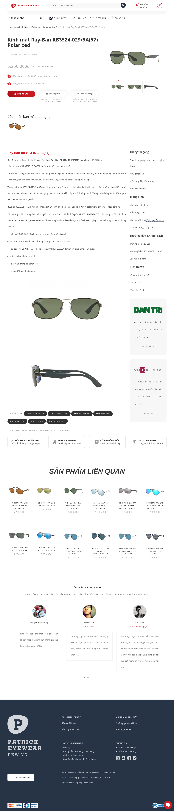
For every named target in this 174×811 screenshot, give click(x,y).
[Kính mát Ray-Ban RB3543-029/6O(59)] (46, 491)
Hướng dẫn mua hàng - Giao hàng (78, 751)
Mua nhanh (22, 93)
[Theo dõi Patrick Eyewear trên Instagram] (124, 758)
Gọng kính (102, 18)
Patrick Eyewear (68, 772)
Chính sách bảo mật (127, 747)
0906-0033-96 (22, 777)
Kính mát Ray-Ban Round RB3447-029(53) (73, 505)
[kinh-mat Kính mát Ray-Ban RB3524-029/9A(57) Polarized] (17, 126)
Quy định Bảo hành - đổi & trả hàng (79, 759)
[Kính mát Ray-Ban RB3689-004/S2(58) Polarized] (127, 536)
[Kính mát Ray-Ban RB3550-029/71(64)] (19, 535)
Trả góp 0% (54, 93)
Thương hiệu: (26, 54)
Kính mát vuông (57, 421)
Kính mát (82, 18)
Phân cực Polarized (155, 220)
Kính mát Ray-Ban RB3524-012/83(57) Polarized (19, 505)
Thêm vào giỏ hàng (44, 66)
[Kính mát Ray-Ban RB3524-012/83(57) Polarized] (19, 491)
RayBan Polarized (35, 413)
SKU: (8, 54)
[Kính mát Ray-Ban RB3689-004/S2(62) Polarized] (73, 536)
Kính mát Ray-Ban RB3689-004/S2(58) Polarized (127, 551)
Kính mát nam (103, 413)
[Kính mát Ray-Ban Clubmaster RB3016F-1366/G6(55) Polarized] (155, 536)
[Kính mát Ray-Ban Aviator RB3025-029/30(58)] (100, 491)
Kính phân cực (17, 421)
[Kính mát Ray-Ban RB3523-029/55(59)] (46, 535)
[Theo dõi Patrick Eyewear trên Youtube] (119, 758)
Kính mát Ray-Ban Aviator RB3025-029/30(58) (100, 505)
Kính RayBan (61, 18)
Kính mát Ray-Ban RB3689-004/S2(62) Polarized (73, 551)
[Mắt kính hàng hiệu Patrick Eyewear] (25, 5)
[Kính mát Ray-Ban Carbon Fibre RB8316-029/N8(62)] (127, 491)
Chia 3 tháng (85, 93)
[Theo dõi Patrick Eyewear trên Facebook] (130, 758)
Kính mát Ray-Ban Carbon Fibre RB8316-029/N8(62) (127, 505)
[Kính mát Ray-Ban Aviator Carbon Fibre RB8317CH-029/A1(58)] (155, 491)
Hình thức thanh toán (73, 755)
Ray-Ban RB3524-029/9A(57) (28, 153)
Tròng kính (120, 18)
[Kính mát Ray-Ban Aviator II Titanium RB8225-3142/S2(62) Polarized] (100, 536)
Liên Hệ (66, 747)
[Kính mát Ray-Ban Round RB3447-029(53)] (73, 491)
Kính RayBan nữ (82, 413)
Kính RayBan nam (59, 413)
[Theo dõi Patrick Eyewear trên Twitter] (134, 758)
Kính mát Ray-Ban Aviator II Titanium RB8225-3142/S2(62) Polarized (100, 553)
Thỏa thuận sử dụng (127, 751)
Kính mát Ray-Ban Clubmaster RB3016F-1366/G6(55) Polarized (155, 553)
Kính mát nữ (37, 421)
